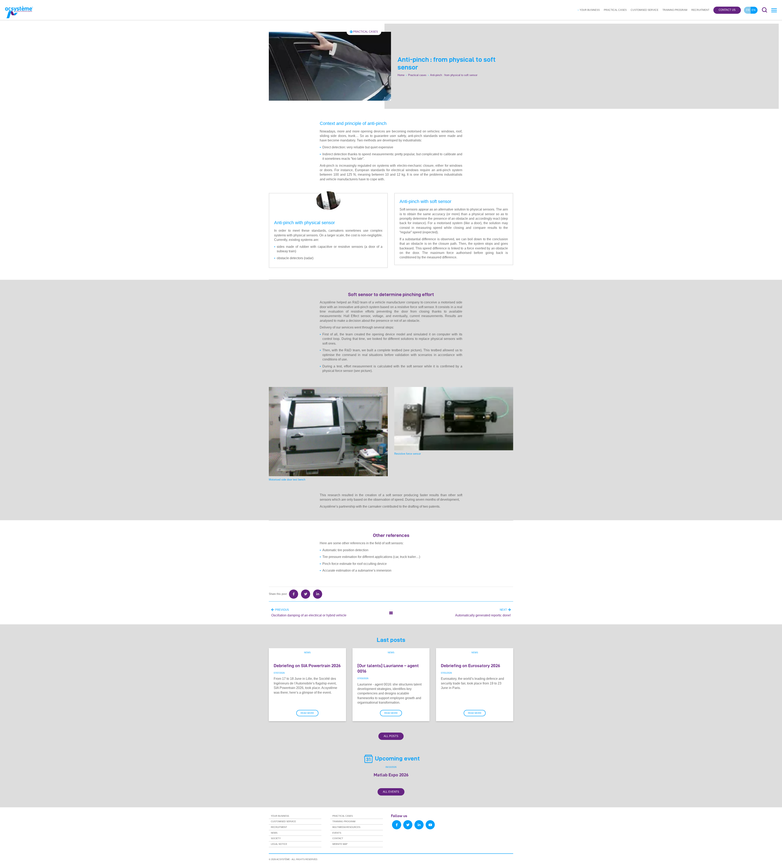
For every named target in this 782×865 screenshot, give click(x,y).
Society (276, 838)
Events (336, 833)
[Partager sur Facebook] (293, 594)
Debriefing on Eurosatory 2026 (470, 665)
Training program (674, 10)
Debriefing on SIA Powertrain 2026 (307, 665)
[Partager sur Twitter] (305, 594)
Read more (307, 713)
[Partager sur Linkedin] (317, 594)
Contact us (727, 10)
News (307, 652)
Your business (590, 10)
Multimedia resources (346, 827)
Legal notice (279, 844)
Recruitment (700, 10)
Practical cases (615, 10)
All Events (391, 791)
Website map (339, 844)
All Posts (391, 736)
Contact (337, 838)
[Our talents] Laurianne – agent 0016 (388, 668)
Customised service (644, 10)
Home (401, 75)
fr (748, 10)
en (753, 10)
